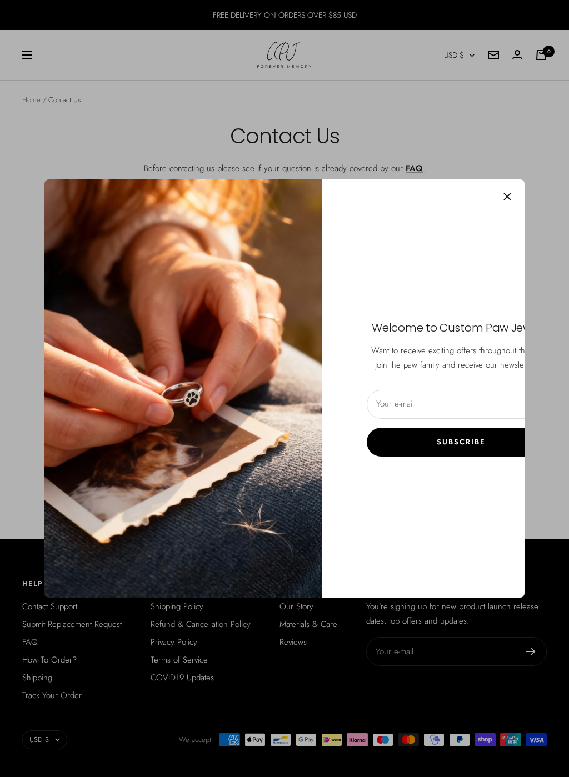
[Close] (507, 196)
